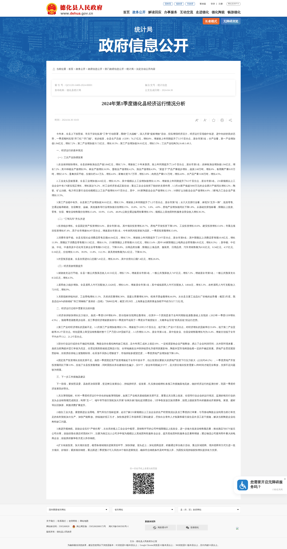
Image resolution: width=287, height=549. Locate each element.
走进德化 (202, 12)
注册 (221, 4)
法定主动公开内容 (145, 69)
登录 (213, 4)
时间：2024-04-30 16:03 (67, 120)
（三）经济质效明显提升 (67, 266)
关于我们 (50, 521)
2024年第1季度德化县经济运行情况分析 (143, 103)
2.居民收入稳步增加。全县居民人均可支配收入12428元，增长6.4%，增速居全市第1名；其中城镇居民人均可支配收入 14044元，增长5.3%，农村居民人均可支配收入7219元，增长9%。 (143, 287)
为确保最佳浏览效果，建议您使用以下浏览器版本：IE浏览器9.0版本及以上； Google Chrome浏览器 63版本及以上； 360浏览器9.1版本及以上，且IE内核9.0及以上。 (144, 545)
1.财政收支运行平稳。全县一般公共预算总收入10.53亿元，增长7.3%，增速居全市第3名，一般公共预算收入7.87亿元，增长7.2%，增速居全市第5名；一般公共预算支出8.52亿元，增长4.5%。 (143, 275)
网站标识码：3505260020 (57, 526)
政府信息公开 (95, 69)
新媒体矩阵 (150, 521)
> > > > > (111, 69)
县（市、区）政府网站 (190, 510)
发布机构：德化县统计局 (68, 90)
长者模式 (211, 21)
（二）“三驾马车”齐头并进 (68, 219)
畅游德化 (234, 12)
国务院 (168, 4)
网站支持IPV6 (233, 4)
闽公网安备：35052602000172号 (91, 526)
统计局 (143, 29)
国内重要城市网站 (57, 510)
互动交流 (186, 12)
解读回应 (154, 12)
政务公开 (139, 12)
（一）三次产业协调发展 (67, 157)
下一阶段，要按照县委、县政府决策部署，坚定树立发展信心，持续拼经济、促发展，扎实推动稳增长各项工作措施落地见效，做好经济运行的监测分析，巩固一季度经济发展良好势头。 (143, 386)
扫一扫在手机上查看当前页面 (143, 468)
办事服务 (170, 12)
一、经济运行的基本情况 (67, 150)
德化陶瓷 (218, 12)
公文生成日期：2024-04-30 (159, 90)
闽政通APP (163, 527)
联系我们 (62, 521)
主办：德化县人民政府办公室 (143, 541)
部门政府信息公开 (114, 69)
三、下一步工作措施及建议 (68, 377)
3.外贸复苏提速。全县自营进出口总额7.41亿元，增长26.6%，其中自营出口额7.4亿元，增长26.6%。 (106, 259)
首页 (126, 12)
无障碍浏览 (230, 21)
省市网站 (119, 510)
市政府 (190, 4)
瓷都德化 (194, 527)
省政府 (179, 4)
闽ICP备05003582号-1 (119, 526)
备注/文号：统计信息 (156, 85)
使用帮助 (73, 521)
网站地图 (84, 521)
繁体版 (203, 4)
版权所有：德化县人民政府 (58, 532)
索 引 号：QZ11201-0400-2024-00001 (73, 85)
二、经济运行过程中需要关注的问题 (73, 308)
